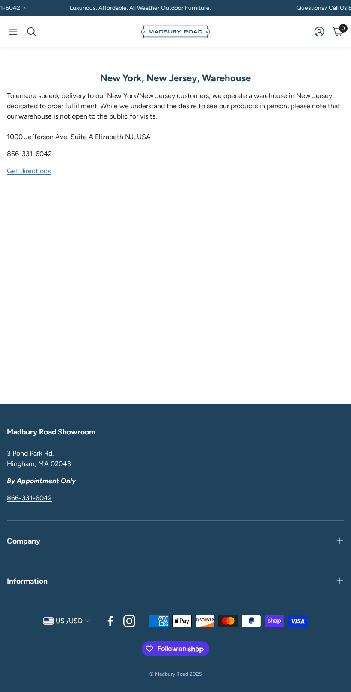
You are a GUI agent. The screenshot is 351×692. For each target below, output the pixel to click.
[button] (13, 31)
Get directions (29, 171)
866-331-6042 (29, 498)
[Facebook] (110, 621)
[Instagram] (129, 621)
